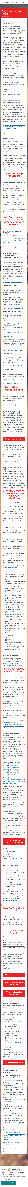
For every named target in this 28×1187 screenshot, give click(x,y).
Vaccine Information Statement (14, 993)
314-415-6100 (10, 1139)
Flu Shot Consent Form (14, 975)
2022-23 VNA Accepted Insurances (14, 983)
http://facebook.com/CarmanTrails (12, 1142)
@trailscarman (11, 1144)
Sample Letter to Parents (14, 439)
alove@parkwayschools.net (13, 1132)
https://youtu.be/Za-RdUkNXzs (10, 765)
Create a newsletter (8, 1183)
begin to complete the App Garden (14, 614)
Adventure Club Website (14, 1062)
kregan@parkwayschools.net (11, 567)
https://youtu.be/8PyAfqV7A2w (11, 767)
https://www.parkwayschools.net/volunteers (14, 665)
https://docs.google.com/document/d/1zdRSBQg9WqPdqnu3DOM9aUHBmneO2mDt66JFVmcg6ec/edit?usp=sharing (14, 126)
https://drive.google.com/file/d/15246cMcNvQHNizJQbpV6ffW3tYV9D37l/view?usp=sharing (14, 240)
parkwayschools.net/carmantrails (16, 1134)
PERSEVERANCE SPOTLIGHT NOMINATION (14, 841)
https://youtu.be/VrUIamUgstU (10, 769)
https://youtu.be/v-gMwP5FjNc (10, 771)
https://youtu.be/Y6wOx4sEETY (11, 772)
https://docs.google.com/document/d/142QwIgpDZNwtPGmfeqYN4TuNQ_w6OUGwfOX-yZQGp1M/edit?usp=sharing (14, 781)
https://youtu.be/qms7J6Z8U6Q (11, 764)
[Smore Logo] (6, 2)
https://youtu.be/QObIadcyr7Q (10, 774)
